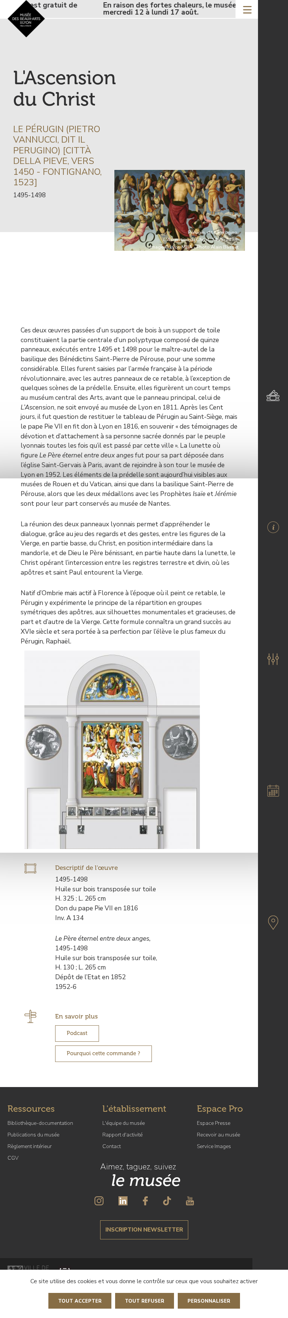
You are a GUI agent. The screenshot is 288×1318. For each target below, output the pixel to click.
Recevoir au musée (218, 1134)
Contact (111, 1146)
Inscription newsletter (144, 1229)
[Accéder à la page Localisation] (273, 922)
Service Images (214, 1146)
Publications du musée (33, 1134)
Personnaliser (209, 1301)
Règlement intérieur (30, 1146)
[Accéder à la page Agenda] (273, 791)
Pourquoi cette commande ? (103, 1053)
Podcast (77, 1033)
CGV (13, 1158)
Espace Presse (213, 1123)
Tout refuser (144, 1301)
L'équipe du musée (123, 1123)
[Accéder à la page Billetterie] (273, 395)
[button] (273, 659)
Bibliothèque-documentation (40, 1123)
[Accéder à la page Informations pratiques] (273, 527)
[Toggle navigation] (247, 9)
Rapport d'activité (122, 1134)
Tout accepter (80, 1301)
